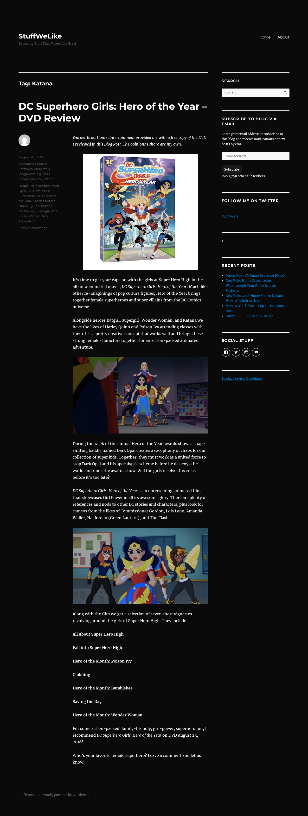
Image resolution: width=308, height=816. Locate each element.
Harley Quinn (29, 206)
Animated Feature (33, 164)
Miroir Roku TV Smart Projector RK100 (255, 276)
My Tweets (230, 216)
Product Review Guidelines (242, 378)
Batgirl (24, 186)
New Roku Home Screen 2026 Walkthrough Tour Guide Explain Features (251, 286)
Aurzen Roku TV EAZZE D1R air (249, 316)
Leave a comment (33, 228)
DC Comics (36, 191)
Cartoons (25, 169)
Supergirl (43, 211)
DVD (46, 174)
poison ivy (26, 211)
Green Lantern (44, 201)
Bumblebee (40, 186)
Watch (49, 179)
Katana (46, 206)
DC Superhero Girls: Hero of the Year (37, 196)
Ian (21, 150)
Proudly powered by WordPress (65, 795)
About (283, 37)
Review (36, 179)
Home (265, 37)
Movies (24, 179)
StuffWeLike (40, 36)
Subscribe (231, 169)
